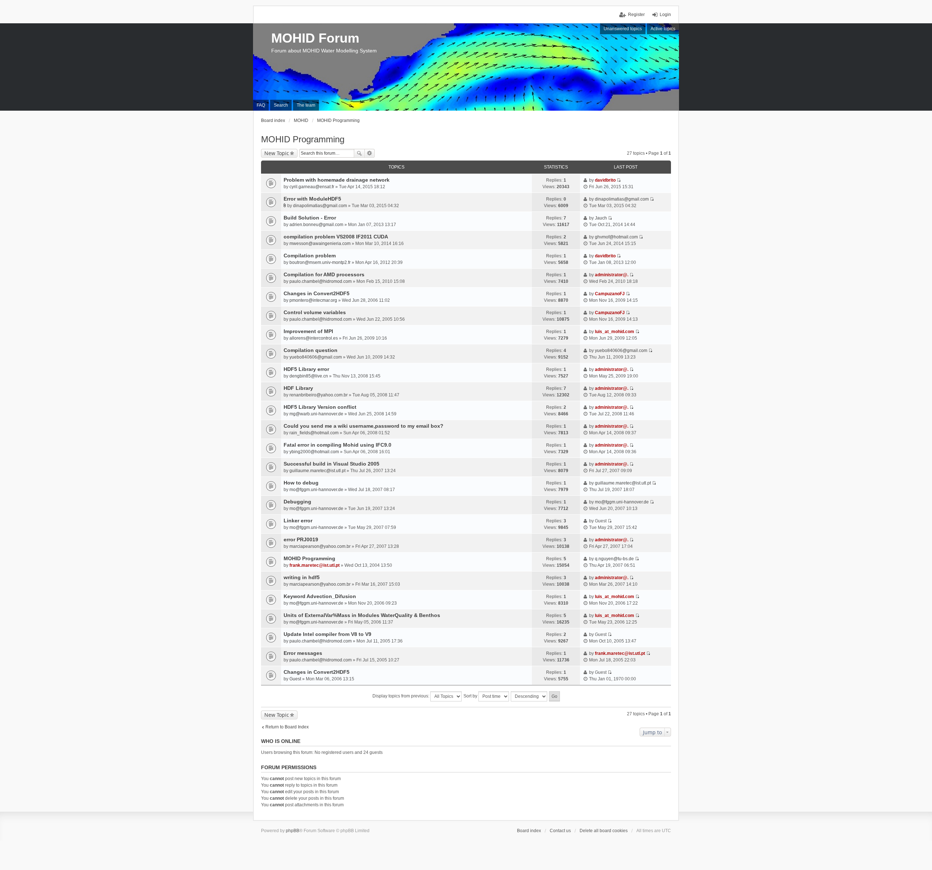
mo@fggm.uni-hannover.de (316, 489)
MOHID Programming (302, 139)
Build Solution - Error (310, 218)
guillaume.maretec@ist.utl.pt (317, 470)
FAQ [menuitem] (261, 105)
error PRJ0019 (301, 539)
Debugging (297, 502)
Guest (295, 678)
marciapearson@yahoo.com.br (320, 546)
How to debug (301, 483)
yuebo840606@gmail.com (315, 357)
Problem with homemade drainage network (337, 180)
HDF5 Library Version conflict (320, 407)
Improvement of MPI (308, 331)
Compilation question (310, 350)
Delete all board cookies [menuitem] (604, 830)
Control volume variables (315, 312)
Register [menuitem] (636, 14)
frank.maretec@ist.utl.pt (314, 565)
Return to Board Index (287, 726)
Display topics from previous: (401, 696)
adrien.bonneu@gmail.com (316, 224)
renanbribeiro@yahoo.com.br (318, 395)
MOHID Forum (315, 38)
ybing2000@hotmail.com (314, 451)
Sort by (470, 696)
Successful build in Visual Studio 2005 (331, 464)
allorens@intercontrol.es (313, 338)
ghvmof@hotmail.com (616, 237)
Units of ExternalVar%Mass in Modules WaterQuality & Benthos (362, 615)
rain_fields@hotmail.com (314, 432)
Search (359, 153)
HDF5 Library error (306, 369)
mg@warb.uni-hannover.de (316, 413)
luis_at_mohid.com (614, 331)
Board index (529, 830)
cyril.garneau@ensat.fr (311, 186)
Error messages (303, 653)
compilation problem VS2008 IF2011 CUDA (336, 237)
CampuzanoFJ (610, 293)
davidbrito (605, 180)
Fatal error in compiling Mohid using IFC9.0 (337, 445)
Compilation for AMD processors (324, 274)
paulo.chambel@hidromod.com (320, 281)
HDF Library (298, 388)
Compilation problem (310, 255)
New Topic (276, 153)
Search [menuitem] (281, 105)
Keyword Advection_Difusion (320, 596)
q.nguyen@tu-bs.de (614, 558)
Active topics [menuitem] (663, 28)
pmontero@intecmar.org (313, 300)
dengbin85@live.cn (308, 376)
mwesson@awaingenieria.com (320, 243)
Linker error (298, 520)
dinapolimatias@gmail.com (320, 205)
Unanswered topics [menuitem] (623, 28)
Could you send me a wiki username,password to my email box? (363, 426)
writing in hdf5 (302, 577)
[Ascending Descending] (529, 696)
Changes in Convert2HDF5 (317, 293)
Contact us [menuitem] (560, 830)
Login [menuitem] (665, 14)
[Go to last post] (619, 180)
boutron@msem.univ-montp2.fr (320, 262)
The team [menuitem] (306, 105)
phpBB (292, 830)
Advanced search (370, 153)
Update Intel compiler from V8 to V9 (327, 634)
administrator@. (611, 274)
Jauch (601, 218)
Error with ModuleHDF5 (312, 199)
